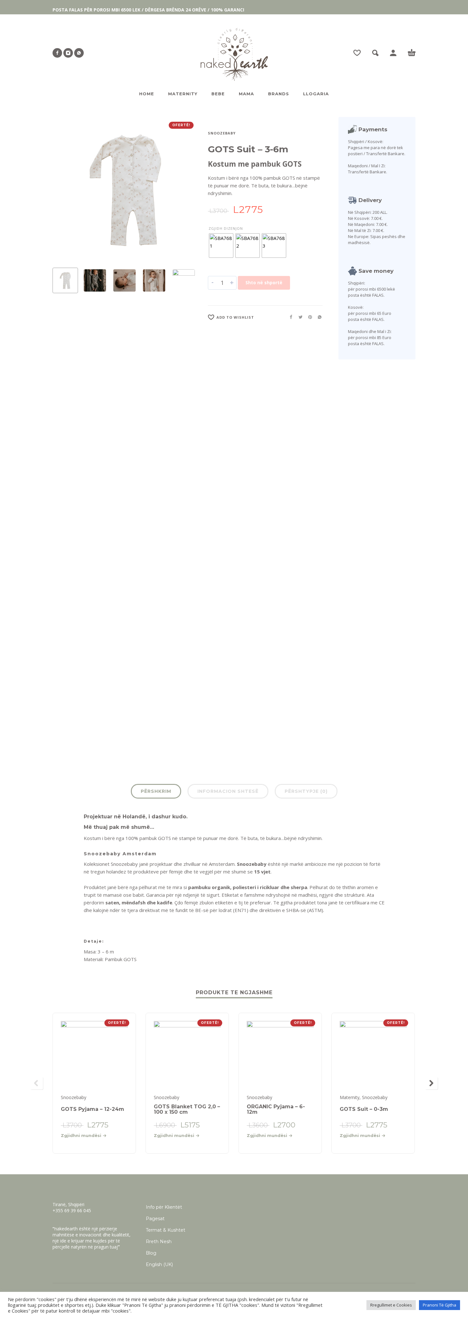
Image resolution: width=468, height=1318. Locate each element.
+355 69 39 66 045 (72, 1210)
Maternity (349, 1097)
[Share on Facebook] (289, 317)
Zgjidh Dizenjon (226, 228)
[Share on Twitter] (298, 317)
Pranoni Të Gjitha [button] (439, 1305)
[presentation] (64, 190)
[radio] (221, 245)
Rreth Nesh (159, 1241)
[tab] (156, 792)
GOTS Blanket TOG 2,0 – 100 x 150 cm (187, 1109)
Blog (151, 1253)
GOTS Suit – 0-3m (364, 1109)
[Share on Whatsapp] (318, 317)
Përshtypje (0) (306, 791)
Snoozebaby (222, 133)
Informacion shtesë (228, 791)
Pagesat (155, 1218)
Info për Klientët (164, 1207)
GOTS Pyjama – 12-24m (92, 1109)
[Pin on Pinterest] (308, 317)
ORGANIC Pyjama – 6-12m (276, 1109)
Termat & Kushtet (165, 1230)
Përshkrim (156, 791)
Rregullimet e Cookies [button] (391, 1305)
